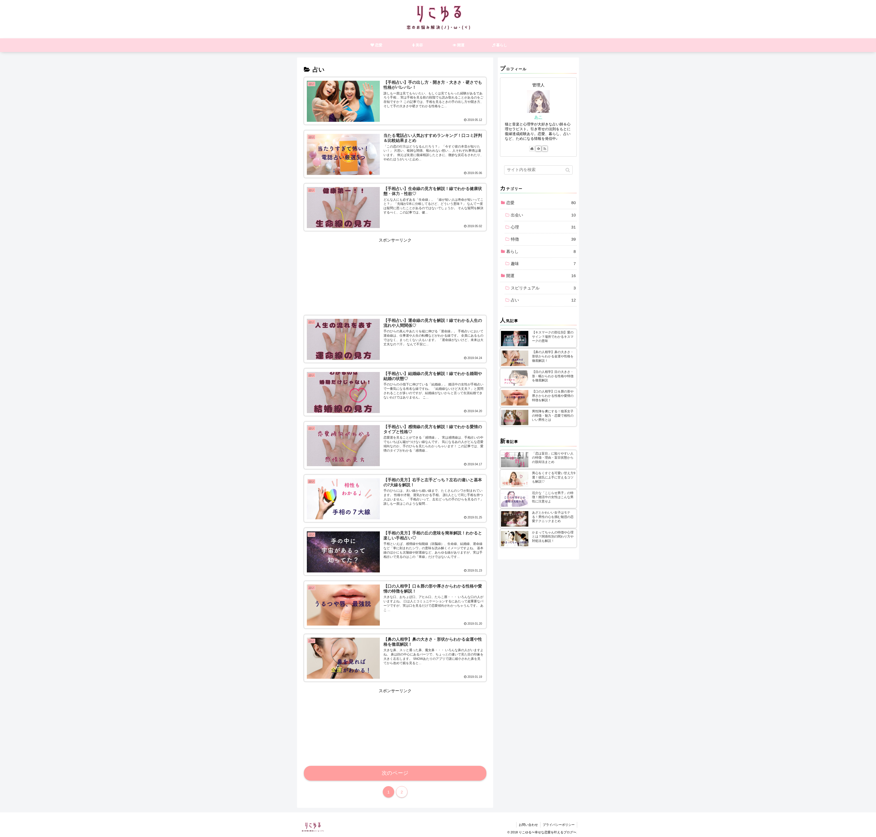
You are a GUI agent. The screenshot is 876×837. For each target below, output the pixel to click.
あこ (538, 117)
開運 (541, 275)
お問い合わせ (528, 825)
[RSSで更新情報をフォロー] (545, 148)
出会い (543, 215)
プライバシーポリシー (559, 825)
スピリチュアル (543, 288)
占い (543, 300)
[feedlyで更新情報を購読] (538, 148)
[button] (568, 169)
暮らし (541, 251)
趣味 (543, 263)
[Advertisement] (395, 276)
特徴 (543, 239)
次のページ (395, 773)
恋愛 (541, 202)
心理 (543, 227)
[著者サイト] (532, 148)
